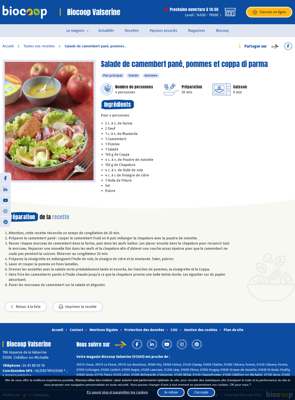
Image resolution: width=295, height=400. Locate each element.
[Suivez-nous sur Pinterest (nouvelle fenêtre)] (5, 221)
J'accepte (201, 392)
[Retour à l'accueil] (25, 12)
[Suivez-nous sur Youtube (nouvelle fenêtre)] (5, 200)
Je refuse (171, 392)
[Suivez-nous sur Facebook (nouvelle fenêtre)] (5, 178)
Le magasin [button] (75, 31)
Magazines (196, 31)
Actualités (106, 31)
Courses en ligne (273, 12)
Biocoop (222, 31)
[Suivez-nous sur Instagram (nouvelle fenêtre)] (5, 210)
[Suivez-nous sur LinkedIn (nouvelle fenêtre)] (5, 189)
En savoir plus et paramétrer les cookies (117, 392)
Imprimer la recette (81, 307)
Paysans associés (163, 31)
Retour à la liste (28, 307)
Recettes (132, 31)
